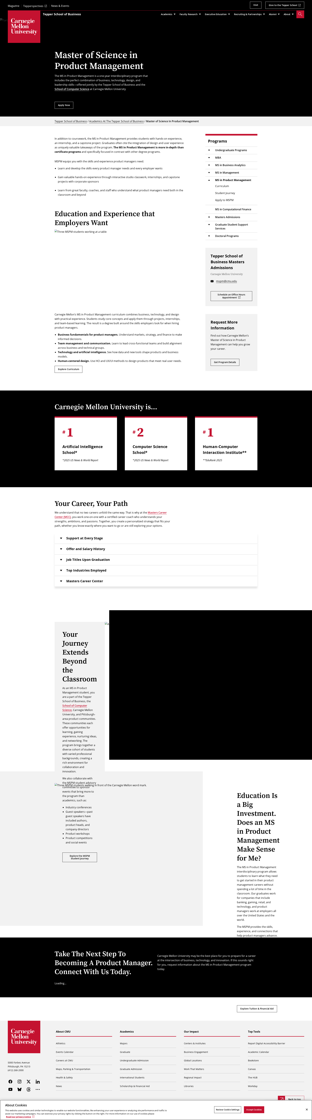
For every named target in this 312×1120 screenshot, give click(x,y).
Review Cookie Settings (227, 1109)
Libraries (189, 1086)
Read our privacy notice (18, 1116)
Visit (255, 5)
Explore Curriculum (68, 369)
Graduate (125, 1052)
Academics (127, 1031)
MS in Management (227, 172)
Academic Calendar (258, 1052)
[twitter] (29, 1082)
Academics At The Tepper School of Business (116, 121)
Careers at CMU (64, 1060)
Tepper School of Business (62, 14)
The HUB (252, 1077)
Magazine (13, 6)
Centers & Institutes (195, 1043)
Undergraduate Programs (231, 150)
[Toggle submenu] (209, 150)
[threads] (29, 1089)
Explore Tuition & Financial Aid (257, 1008)
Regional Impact (193, 1077)
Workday (252, 1086)
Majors (123, 1043)
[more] (38, 1089)
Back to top (294, 1099)
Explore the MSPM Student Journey (80, 857)
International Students (132, 1077)
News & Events (60, 6)
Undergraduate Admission (134, 1060)
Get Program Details (225, 362)
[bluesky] (19, 1089)
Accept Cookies (254, 1109)
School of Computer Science (72, 89)
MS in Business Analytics (230, 165)
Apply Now (64, 105)
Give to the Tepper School (283, 5)
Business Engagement (196, 1052)
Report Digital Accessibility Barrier (266, 1043)
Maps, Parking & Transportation (73, 1069)
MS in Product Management (233, 180)
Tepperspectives (33, 5)
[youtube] (10, 1089)
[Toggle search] (300, 14)
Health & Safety (64, 1077)
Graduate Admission (131, 1069)
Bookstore (253, 1060)
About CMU (63, 1031)
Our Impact (191, 1031)
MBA (218, 157)
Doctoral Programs (227, 236)
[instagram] (19, 1082)
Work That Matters (194, 1069)
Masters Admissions (227, 217)
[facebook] (10, 1082)
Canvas (252, 1069)
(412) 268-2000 (16, 1070)
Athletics (60, 1043)
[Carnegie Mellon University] (24, 26)
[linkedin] (38, 1082)
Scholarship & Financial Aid (135, 1086)
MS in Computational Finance (233, 209)
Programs (217, 141)
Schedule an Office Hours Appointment (231, 296)
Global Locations (193, 1060)
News (59, 1086)
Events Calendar (65, 1052)
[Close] (306, 1109)
